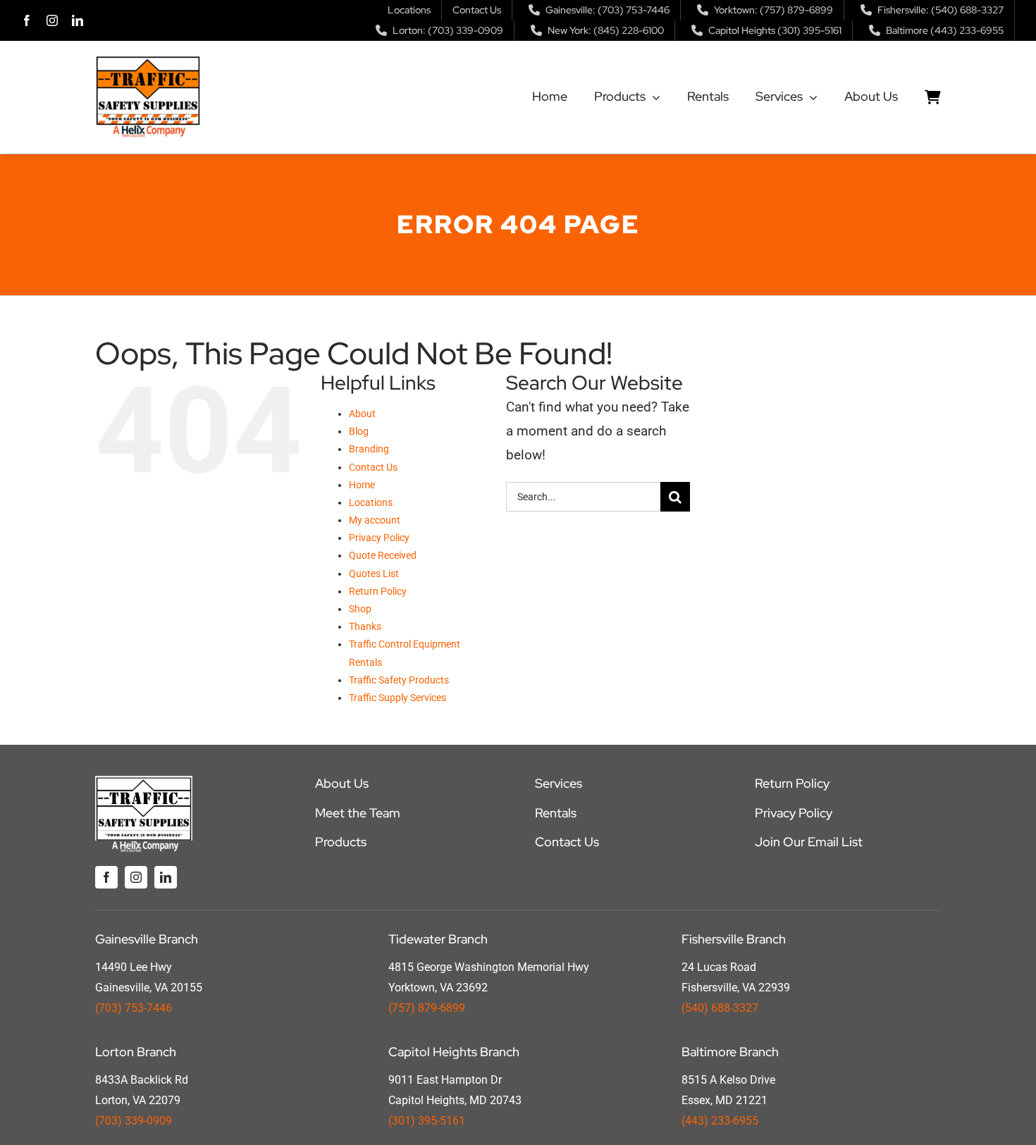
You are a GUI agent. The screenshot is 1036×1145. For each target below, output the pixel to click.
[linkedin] (77, 20)
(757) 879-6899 (426, 1008)
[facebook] (26, 20)
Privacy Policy (379, 537)
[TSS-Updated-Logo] (148, 62)
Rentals (555, 813)
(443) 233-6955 (720, 1120)
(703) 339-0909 (133, 1120)
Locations (371, 502)
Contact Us (373, 467)
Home (362, 484)
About (362, 413)
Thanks (365, 626)
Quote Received (383, 555)
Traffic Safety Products (399, 680)
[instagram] (52, 20)
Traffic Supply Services (397, 697)
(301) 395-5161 (426, 1120)
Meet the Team (357, 813)
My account (374, 520)
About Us (342, 783)
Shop (360, 608)
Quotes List (374, 573)
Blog (359, 431)
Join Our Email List (809, 842)
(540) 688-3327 (720, 1008)
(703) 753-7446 (133, 1008)
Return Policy (378, 591)
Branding (369, 448)
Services (558, 783)
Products (340, 842)
